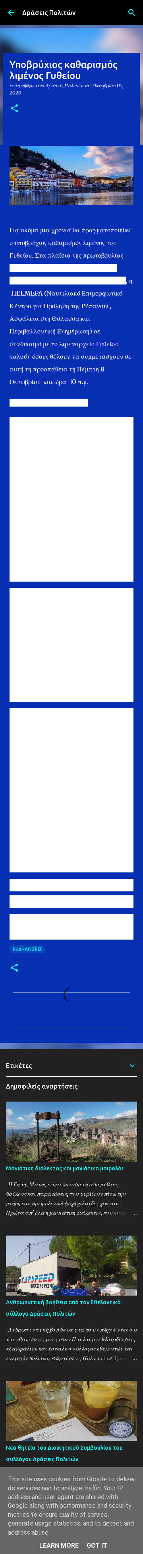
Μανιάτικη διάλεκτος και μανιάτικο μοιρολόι (64, 1168)
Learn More (59, 1545)
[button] (14, 109)
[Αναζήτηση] (132, 12)
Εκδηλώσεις (27, 949)
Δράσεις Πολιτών (48, 12)
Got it (97, 1545)
